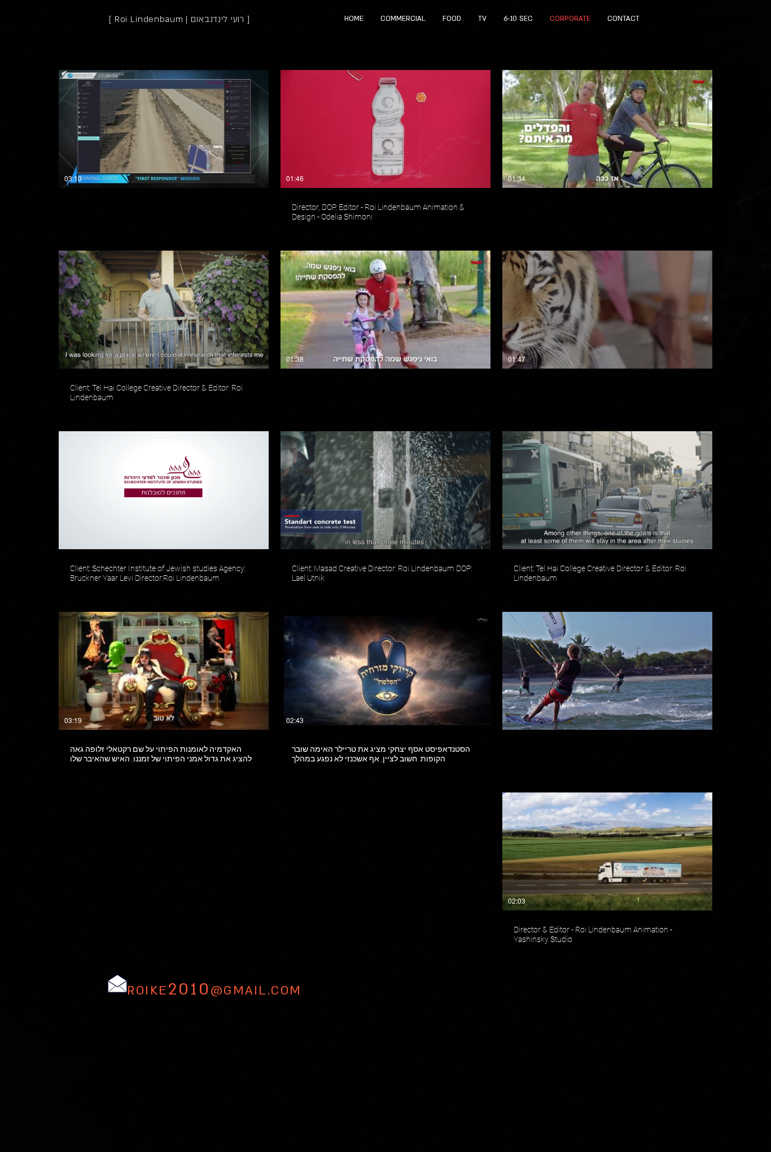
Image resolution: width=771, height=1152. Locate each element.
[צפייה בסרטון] (607, 129)
